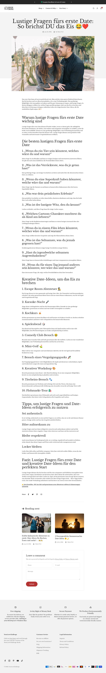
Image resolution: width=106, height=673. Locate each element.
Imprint (62, 638)
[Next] (71, 2)
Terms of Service (70, 559)
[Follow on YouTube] (18, 661)
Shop (40, 8)
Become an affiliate (42, 638)
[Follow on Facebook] (5, 661)
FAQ (37, 644)
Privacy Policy (59, 559)
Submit (31, 584)
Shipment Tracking (42, 650)
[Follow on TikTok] (22, 661)
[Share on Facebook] (28, 494)
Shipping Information (43, 647)
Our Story (62, 8)
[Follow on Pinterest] (13, 661)
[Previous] (34, 2)
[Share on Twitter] (32, 494)
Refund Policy (64, 647)
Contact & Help (51, 8)
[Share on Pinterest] (37, 494)
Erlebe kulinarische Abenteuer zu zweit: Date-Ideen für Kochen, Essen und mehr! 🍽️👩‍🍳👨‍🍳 (36, 538)
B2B (37, 653)
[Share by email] (41, 494)
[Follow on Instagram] (9, 661)
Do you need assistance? (44, 641)
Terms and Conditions (67, 641)
